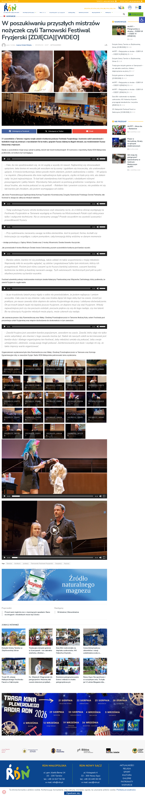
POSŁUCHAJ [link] (136, 14)
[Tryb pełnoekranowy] (104, 496)
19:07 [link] (132, 71)
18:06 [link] (131, 85)
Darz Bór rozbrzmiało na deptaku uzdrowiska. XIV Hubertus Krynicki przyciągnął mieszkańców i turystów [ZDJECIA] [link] (67, 650)
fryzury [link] (66, 563)
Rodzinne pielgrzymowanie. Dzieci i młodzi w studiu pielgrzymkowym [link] (67, 679)
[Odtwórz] (5, 159)
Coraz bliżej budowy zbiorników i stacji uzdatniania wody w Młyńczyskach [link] (91, 650)
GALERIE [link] (71, 12)
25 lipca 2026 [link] (133, 149)
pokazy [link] (25, 563)
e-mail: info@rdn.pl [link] (54, 782)
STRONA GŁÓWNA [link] (11, 12)
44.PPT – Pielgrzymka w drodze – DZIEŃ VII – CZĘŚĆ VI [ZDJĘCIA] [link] (135, 31)
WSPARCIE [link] (10, 16)
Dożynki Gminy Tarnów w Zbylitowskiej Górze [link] (12, 649)
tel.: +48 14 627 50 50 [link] (54, 779)
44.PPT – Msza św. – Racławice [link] (134, 127)
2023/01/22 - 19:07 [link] (42, 45)
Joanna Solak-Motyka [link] (23, 45)
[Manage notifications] (4, 792)
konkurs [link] (18, 563)
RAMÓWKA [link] (83, 12)
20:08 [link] (131, 39)
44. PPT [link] (43, 12)
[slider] (103, 159)
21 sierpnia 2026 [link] (134, 170)
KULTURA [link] (127, 775)
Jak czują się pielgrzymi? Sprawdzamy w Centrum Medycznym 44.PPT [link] (133, 161)
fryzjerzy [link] (59, 563)
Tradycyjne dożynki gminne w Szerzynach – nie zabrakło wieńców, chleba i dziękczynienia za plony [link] (40, 650)
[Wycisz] (98, 159)
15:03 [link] (133, 112)
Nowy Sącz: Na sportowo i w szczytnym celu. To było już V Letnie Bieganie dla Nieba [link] (94, 679)
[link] (142, 20)
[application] (54, 159)
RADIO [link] (108, 12)
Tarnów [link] (9, 563)
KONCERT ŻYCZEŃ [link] (57, 12)
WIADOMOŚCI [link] (28, 12)
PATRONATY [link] (127, 781)
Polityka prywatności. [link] (126, 789)
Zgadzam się (73, 793)
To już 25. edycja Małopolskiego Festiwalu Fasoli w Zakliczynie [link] (12, 679)
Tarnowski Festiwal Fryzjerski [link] (42, 563)
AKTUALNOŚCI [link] (55, 45)
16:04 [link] (123, 105)
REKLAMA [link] (96, 12)
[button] (54, 468)
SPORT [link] (127, 772)
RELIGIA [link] (127, 768)
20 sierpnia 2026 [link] (134, 132)
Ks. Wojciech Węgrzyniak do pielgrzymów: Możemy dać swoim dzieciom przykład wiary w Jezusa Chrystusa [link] (40, 679)
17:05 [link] (130, 92)
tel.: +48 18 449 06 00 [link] (90, 779)
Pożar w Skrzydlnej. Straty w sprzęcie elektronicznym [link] (135, 142)
